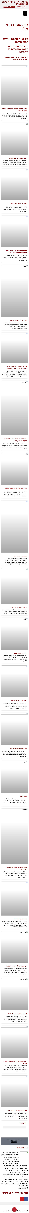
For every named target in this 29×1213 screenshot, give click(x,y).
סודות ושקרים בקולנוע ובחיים (18, 700)
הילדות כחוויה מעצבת (20, 653)
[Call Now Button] (14, 1209)
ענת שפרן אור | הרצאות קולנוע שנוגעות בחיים (15, 3)
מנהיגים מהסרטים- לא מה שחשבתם (16, 488)
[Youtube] (22, 1199)
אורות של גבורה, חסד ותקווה (18, 203)
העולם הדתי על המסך (20, 919)
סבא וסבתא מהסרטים (20, 556)
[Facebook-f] (26, 1199)
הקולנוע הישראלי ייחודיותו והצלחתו (16, 966)
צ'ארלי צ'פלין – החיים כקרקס (18, 320)
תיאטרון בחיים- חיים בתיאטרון (18, 158)
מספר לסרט (23, 796)
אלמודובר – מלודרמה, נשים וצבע (17, 1013)
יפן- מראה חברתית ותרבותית (18, 748)
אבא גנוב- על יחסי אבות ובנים (18, 607)
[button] (25, 13)
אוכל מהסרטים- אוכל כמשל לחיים (17, 1110)
